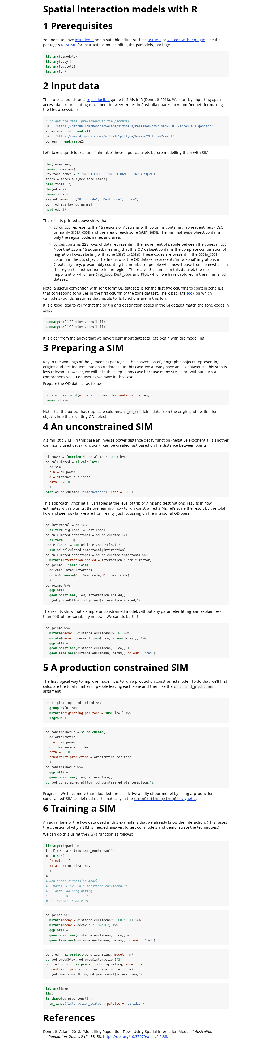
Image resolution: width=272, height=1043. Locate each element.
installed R (84, 39)
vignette (165, 798)
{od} (190, 293)
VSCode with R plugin (186, 39)
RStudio (155, 39)
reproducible (98, 99)
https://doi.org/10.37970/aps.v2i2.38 (135, 1036)
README (68, 44)
